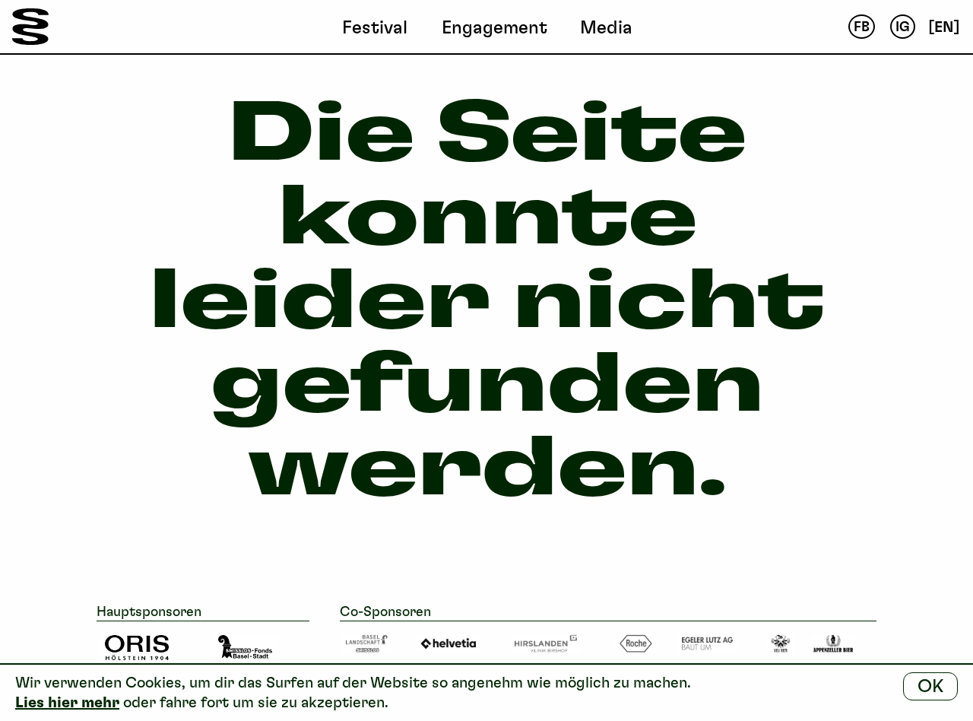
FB (862, 26)
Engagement (494, 27)
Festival (374, 27)
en (944, 26)
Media (606, 27)
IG (902, 26)
